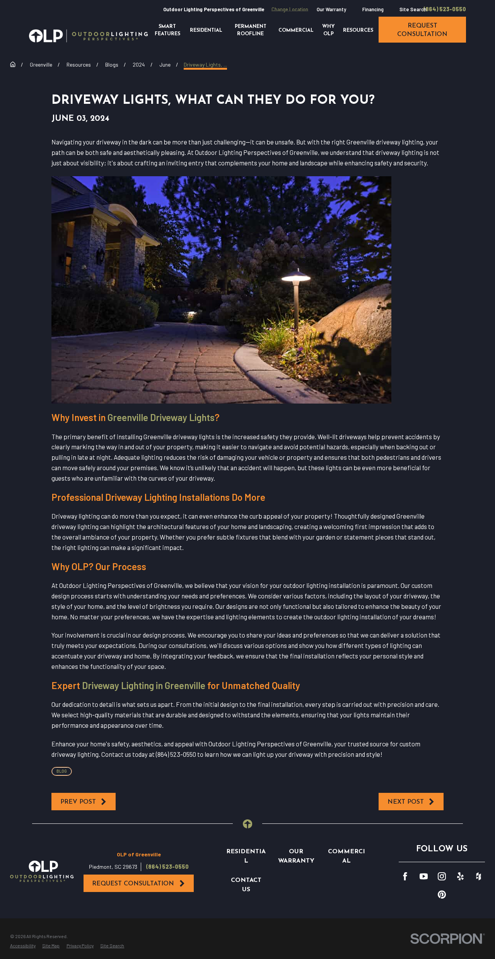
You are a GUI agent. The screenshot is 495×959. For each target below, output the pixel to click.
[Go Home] (12, 64)
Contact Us (246, 885)
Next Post (405, 802)
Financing (373, 9)
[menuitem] (23, 945)
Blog (61, 770)
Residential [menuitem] (206, 30)
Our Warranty (331, 9)
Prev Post (78, 802)
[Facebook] (405, 876)
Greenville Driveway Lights (161, 417)
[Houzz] (479, 876)
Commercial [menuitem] (296, 30)
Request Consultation (133, 884)
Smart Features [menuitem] (167, 30)
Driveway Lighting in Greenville (143, 685)
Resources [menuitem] (358, 30)
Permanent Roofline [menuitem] (250, 30)
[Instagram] (442, 876)
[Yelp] (460, 876)
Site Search (413, 9)
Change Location (289, 9)
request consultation (422, 30)
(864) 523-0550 (444, 9)
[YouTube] (424, 876)
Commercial (346, 856)
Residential (246, 856)
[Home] (88, 36)
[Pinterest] (442, 894)
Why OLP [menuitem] (328, 30)
